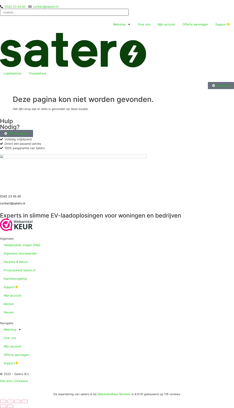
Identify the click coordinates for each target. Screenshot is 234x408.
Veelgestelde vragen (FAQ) (22, 245)
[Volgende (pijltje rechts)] (10, 406)
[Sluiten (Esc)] (24, 401)
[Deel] (17, 401)
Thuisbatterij (37, 73)
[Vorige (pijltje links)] (3, 406)
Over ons (144, 24)
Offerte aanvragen (195, 24)
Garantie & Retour (16, 262)
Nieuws (9, 312)
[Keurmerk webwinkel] (16, 230)
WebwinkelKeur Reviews (114, 394)
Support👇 (222, 24)
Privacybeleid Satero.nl (19, 270)
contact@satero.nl (12, 203)
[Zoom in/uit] (3, 401)
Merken (9, 304)
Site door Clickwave (14, 381)
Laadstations (12, 73)
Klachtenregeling (15, 278)
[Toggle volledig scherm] (10, 401)
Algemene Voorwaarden (20, 253)
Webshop (119, 24)
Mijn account (166, 24)
